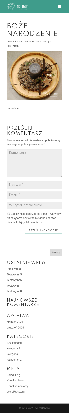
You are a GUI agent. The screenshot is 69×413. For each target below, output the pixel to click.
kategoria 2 (13, 348)
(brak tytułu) (14, 268)
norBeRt (29, 41)
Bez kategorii (14, 342)
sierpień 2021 (15, 322)
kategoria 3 (13, 354)
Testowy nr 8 (14, 291)
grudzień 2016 (15, 327)
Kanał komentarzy (17, 386)
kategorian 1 (14, 359)
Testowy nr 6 (14, 280)
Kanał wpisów (15, 380)
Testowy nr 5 (14, 274)
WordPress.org (16, 391)
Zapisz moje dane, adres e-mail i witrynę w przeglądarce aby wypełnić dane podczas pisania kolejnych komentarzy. (34, 218)
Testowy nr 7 (14, 285)
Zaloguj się (13, 375)
